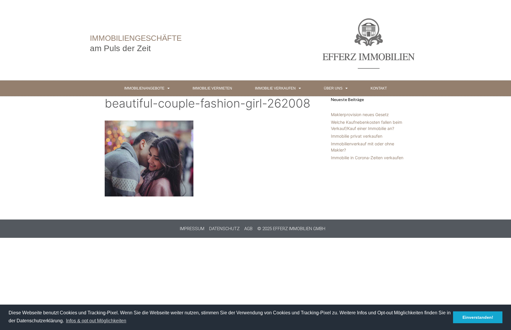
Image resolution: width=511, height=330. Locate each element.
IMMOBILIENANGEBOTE (144, 88)
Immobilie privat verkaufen (356, 136)
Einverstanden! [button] (478, 317)
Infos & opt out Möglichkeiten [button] (96, 320)
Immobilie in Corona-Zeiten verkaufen (367, 157)
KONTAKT (379, 88)
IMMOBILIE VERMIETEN (212, 88)
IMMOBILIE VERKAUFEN (275, 88)
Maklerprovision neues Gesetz (360, 114)
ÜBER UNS (333, 88)
